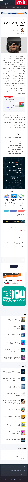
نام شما (22, 231)
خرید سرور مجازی (20, 456)
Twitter (16, 217)
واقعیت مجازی (21, 211)
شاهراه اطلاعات (8, 30)
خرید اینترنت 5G (21, 454)
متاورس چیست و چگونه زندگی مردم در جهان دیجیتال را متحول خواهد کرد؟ (12, 358)
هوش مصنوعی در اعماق (15, 145)
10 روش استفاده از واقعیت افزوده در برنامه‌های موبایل (7, 202)
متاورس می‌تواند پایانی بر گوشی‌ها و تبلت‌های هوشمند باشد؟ (12, 319)
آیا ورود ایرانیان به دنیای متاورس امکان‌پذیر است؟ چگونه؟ (13, 342)
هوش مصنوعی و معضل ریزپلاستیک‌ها (15, 142)
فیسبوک (6, 211)
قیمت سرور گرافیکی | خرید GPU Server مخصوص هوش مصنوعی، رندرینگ (11, 379)
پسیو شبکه (22, 458)
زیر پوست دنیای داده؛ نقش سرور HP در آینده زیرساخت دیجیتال (12, 424)
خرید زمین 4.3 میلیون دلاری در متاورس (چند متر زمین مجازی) (12, 350)
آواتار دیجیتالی (13, 211)
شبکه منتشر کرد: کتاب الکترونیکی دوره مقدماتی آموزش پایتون (13, 152)
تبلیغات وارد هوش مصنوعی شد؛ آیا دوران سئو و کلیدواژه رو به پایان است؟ (11, 371)
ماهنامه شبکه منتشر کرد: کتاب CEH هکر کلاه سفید (14, 148)
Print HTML (10, 217)
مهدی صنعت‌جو (16, 30)
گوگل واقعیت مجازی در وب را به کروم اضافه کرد (9, 107)
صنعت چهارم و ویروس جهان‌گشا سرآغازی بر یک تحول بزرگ (21, 202)
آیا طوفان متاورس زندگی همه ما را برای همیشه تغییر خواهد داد (12, 335)
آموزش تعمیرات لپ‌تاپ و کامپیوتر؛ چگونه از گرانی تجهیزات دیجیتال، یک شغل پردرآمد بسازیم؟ (11, 402)
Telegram (22, 217)
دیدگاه (23, 247)
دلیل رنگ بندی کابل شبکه (14, 409)
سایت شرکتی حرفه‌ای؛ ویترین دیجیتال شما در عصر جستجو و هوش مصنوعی (12, 386)
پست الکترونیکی (20, 237)
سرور (6, 479)
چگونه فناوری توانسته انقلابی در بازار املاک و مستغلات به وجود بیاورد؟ (14, 202)
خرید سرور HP (21, 452)
